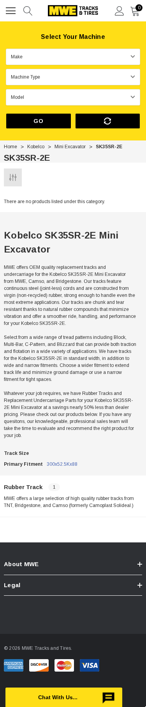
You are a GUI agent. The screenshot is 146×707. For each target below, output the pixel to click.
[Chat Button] (63, 697)
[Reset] (108, 121)
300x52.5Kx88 (62, 464)
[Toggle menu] (12, 10)
